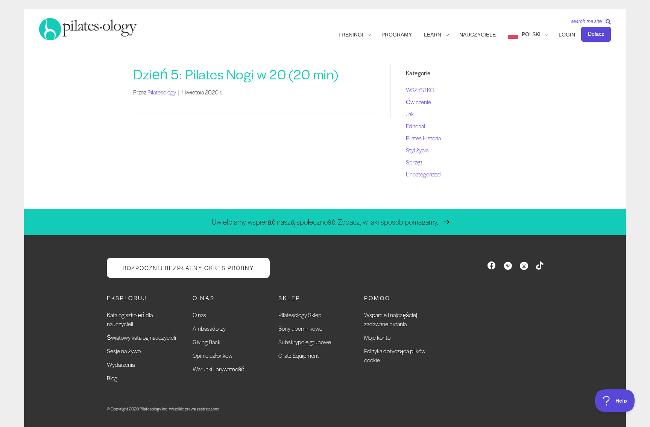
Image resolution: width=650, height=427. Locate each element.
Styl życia (417, 150)
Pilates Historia (423, 138)
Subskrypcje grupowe (304, 342)
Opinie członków (212, 355)
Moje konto (377, 337)
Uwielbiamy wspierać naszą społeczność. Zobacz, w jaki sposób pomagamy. (325, 222)
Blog (112, 378)
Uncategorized (423, 174)
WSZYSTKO (420, 90)
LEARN (432, 35)
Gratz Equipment (298, 355)
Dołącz (596, 34)
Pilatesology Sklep (300, 315)
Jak (410, 114)
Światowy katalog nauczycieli (141, 337)
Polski (531, 34)
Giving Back (206, 342)
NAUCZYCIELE (477, 35)
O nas (199, 315)
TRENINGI (350, 35)
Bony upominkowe (300, 328)
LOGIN (567, 35)
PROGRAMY (396, 35)
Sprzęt (414, 162)
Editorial (415, 126)
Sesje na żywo (124, 351)
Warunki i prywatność (218, 369)
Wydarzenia (121, 364)
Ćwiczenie (418, 102)
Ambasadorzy (209, 328)
